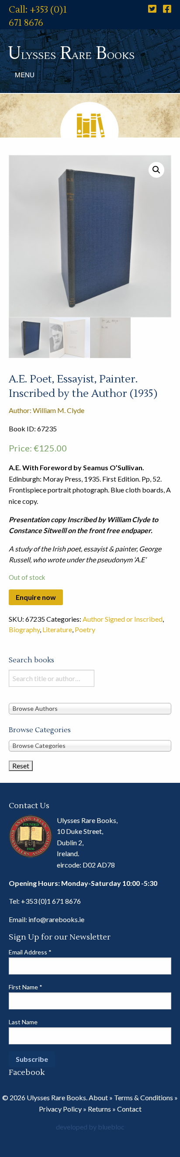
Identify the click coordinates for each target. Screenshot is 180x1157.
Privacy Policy (60, 1109)
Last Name (23, 1022)
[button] (156, 170)
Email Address (30, 952)
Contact (129, 1109)
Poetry (85, 629)
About (98, 1097)
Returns (99, 1109)
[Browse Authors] (90, 708)
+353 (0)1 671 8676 (51, 901)
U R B (71, 53)
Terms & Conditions (143, 1097)
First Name (25, 987)
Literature (57, 629)
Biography (24, 629)
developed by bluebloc (90, 1127)
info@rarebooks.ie (56, 919)
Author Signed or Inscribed (123, 619)
